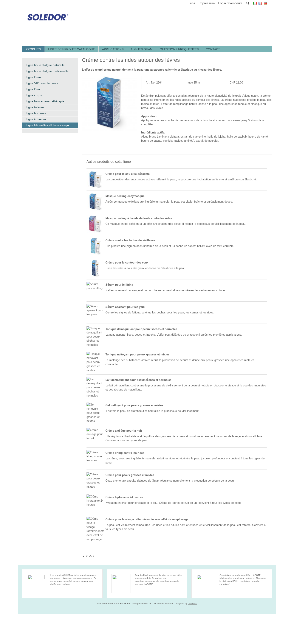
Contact (213, 49)
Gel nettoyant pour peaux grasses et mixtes (134, 405)
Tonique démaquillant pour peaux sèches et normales (141, 329)
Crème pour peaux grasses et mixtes (129, 475)
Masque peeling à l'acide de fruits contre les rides (138, 218)
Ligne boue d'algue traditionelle (47, 71)
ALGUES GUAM (142, 49)
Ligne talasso (35, 107)
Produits (33, 49)
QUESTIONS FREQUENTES (179, 49)
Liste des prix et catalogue (71, 49)
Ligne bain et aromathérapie (45, 101)
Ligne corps (34, 95)
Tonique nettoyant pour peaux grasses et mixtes (137, 354)
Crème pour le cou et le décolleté (127, 173)
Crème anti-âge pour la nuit (123, 430)
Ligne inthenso (36, 119)
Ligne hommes (36, 113)
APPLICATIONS (113, 49)
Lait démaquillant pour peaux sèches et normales (138, 379)
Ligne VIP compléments (42, 83)
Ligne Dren (33, 77)
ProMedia (192, 603)
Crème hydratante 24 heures (124, 497)
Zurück (90, 556)
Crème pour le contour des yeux (126, 262)
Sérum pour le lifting (119, 284)
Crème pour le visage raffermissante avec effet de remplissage (146, 519)
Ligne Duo (33, 89)
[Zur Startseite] (46, 15)
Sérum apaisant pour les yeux (125, 306)
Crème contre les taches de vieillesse (130, 240)
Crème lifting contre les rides (124, 452)
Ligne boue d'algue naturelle (45, 65)
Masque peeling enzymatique (124, 196)
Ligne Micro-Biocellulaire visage (47, 125)
